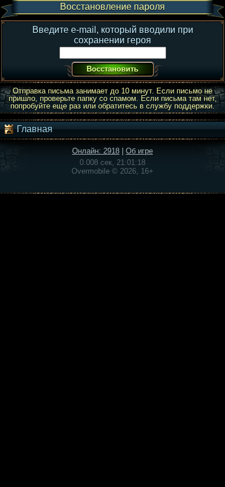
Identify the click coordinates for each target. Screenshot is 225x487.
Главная (33, 129)
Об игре (139, 151)
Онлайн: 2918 (95, 151)
